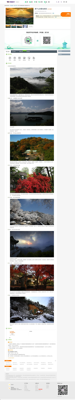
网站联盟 (36, 387)
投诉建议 (47, 386)
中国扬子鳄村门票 (50, 364)
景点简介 (14, 51)
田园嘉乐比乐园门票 (9, 364)
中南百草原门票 (43, 362)
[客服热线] (56, 1)
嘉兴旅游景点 (22, 368)
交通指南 (28, 51)
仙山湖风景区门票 (43, 364)
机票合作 (38, 389)
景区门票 (15, 5)
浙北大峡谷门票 (29, 362)
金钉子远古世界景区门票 (30, 364)
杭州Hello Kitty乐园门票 (37, 362)
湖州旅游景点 (15, 368)
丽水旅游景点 (36, 368)
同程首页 (11, 5)
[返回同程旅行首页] (11, 2)
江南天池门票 (22, 364)
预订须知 (7, 51)
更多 (56, 17)
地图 (53, 13)
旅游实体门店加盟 (38, 390)
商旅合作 (36, 386)
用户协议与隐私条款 (27, 390)
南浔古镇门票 (15, 362)
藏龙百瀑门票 (50, 362)
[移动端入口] (61, 1)
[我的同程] (58, 1)
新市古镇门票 (36, 364)
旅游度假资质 (26, 389)
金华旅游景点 (29, 368)
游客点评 (21, 51)
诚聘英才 (47, 387)
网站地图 (25, 387)
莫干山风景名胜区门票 (23, 362)
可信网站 (25, 386)
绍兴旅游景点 (50, 368)
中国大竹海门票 (15, 364)
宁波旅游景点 (43, 368)
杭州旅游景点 (8, 368)
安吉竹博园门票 (8, 362)
